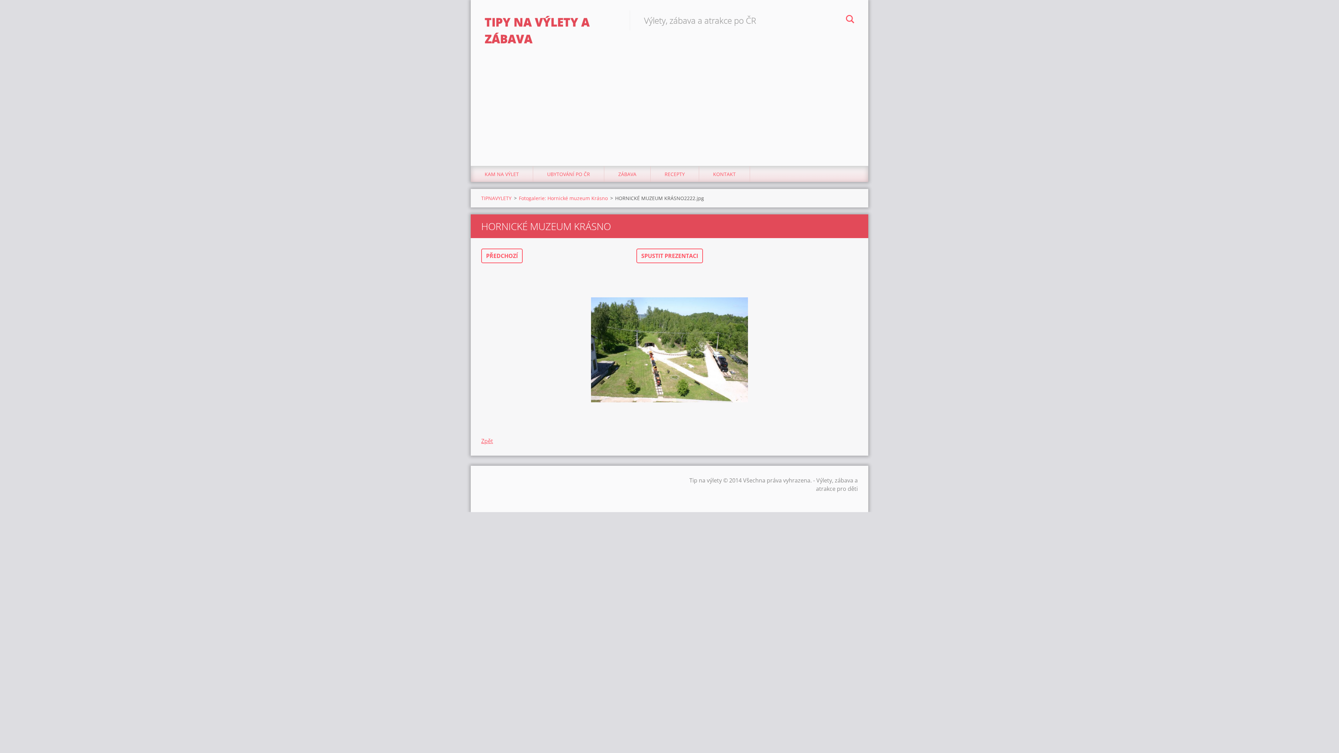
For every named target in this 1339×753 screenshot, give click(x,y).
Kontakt (724, 174)
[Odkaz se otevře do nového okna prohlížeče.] (669, 350)
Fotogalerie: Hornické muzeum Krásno (563, 198)
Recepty (675, 174)
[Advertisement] (669, 113)
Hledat (850, 20)
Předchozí (502, 256)
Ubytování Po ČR (568, 174)
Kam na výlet (502, 174)
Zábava (627, 174)
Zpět (487, 441)
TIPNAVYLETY (496, 198)
